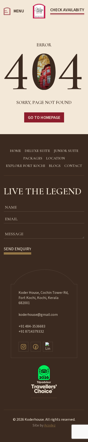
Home (15, 150)
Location (55, 158)
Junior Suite (66, 150)
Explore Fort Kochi (25, 165)
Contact (73, 165)
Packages (32, 158)
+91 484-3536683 (32, 326)
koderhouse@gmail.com (38, 314)
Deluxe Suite (37, 150)
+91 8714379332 (31, 331)
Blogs (55, 165)
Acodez (50, 425)
